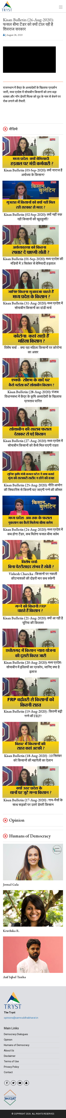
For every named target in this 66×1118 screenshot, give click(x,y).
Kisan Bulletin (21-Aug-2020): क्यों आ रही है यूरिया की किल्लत (33, 620)
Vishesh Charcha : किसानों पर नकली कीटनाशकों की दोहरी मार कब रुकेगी (33, 576)
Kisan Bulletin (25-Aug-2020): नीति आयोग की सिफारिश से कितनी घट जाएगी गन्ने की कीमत (33, 487)
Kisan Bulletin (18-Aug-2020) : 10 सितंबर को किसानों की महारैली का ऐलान (33, 758)
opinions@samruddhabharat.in (21, 1017)
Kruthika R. (11, 931)
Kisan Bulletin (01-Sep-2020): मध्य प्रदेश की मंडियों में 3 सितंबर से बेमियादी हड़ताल (33, 261)
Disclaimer (9, 1056)
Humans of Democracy (30, 836)
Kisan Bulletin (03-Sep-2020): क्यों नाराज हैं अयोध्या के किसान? (33, 172)
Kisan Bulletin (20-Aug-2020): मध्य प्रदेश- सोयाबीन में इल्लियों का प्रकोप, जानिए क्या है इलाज (33, 667)
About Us (9, 1050)
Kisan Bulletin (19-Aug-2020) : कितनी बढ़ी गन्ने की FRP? (33, 713)
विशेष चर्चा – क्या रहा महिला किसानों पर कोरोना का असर (33, 349)
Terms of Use (11, 1061)
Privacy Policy (11, 1066)
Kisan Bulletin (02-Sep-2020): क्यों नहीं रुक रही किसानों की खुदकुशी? (33, 216)
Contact (8, 1072)
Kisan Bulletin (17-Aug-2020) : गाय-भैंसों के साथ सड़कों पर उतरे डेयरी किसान (33, 802)
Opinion (16, 820)
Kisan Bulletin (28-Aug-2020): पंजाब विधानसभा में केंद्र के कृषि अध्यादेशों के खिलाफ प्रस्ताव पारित (33, 396)
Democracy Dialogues (16, 1034)
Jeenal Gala (11, 884)
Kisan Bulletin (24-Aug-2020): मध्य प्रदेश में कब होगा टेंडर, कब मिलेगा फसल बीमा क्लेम (33, 531)
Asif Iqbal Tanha (14, 977)
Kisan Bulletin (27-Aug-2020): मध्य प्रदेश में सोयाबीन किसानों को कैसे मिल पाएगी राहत (33, 443)
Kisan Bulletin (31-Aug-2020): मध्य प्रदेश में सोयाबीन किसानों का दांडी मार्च (33, 305)
